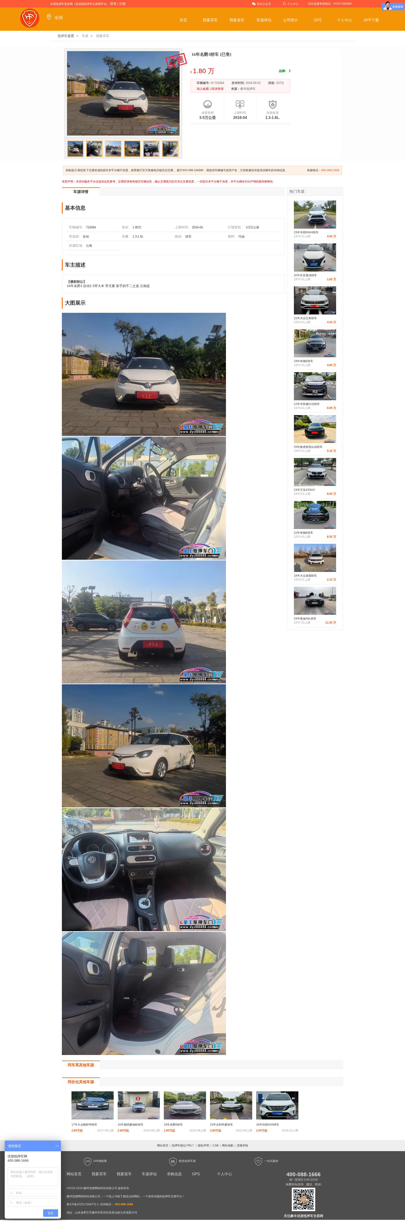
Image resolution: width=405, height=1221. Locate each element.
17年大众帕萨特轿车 (84, 1124)
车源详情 (80, 192)
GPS (318, 20)
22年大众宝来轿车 (305, 318)
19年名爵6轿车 (173, 1124)
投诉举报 (217, 89)
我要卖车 (236, 20)
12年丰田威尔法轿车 (307, 404)
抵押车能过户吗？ (183, 1145)
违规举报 (242, 1145)
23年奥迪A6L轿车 (305, 618)
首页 (183, 20)
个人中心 (293, 4)
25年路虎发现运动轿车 (308, 447)
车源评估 (263, 20)
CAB (215, 1145)
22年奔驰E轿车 (303, 532)
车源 (85, 36)
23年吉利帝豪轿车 (221, 1124)
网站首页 (162, 1145)
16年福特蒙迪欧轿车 (130, 1124)
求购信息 (174, 1174)
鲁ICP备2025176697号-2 (83, 1204)
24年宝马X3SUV (304, 489)
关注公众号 (264, 4)
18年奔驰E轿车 (303, 361)
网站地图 (227, 1145)
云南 (89, 245)
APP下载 (371, 20)
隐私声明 (203, 1145)
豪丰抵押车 (247, 89)
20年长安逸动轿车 (305, 275)
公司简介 (290, 20)
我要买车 (210, 20)
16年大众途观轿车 (305, 575)
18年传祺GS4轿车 (267, 1124)
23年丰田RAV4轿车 (306, 232)
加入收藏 (203, 89)
